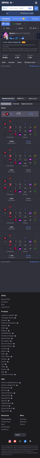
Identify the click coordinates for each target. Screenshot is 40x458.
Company (4, 302)
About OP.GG (5, 299)
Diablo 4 (4, 351)
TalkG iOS (4, 406)
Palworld (4, 320)
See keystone (6, 104)
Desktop (4, 359)
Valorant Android (7, 393)
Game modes (18, 19)
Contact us (5, 429)
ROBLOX (4, 331)
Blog (2, 304)
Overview (16, 104)
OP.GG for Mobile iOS (8, 385)
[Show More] (12, 2)
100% (7, 24)
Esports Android (6, 408)
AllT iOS (4, 390)
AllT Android (5, 388)
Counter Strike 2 (6, 346)
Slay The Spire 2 (6, 343)
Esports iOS (5, 411)
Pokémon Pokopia (7, 336)
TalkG (3, 367)
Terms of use (5, 422)
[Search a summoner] (30, 8)
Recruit (22, 424)
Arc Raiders (5, 341)
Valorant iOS (5, 395)
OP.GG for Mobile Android (9, 382)
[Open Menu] (36, 2)
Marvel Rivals (5, 338)
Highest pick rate (27, 104)
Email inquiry (5, 427)
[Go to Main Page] (5, 2)
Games (3, 361)
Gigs (2, 372)
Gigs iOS (4, 401)
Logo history (5, 307)
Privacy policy (6, 419)
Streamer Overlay (7, 374)
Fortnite (4, 349)
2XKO (3, 354)
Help (2, 424)
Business (23, 419)
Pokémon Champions (8, 323)
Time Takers (5, 356)
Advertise (23, 422)
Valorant (4, 325)
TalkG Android (6, 403)
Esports (3, 369)
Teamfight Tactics (7, 318)
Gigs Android (5, 398)
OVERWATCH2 (6, 333)
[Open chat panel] (38, 36)
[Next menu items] (29, 18)
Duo (2, 364)
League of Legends (7, 315)
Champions (6, 19)
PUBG (3, 328)
